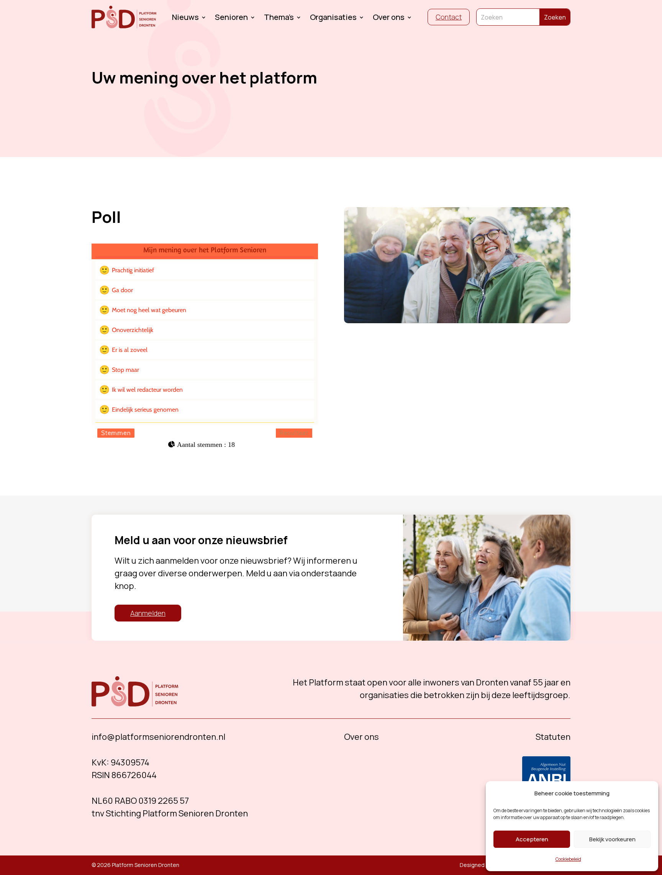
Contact (449, 16)
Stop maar (125, 369)
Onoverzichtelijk (132, 330)
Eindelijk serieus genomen (145, 409)
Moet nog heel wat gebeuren (149, 310)
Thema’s (279, 18)
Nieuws (185, 18)
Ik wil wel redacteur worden (147, 389)
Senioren (231, 18)
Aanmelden (148, 613)
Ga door (122, 290)
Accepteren (532, 839)
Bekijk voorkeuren (612, 839)
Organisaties (333, 18)
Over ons (389, 18)
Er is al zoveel (129, 349)
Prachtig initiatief (133, 270)
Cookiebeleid (568, 859)
